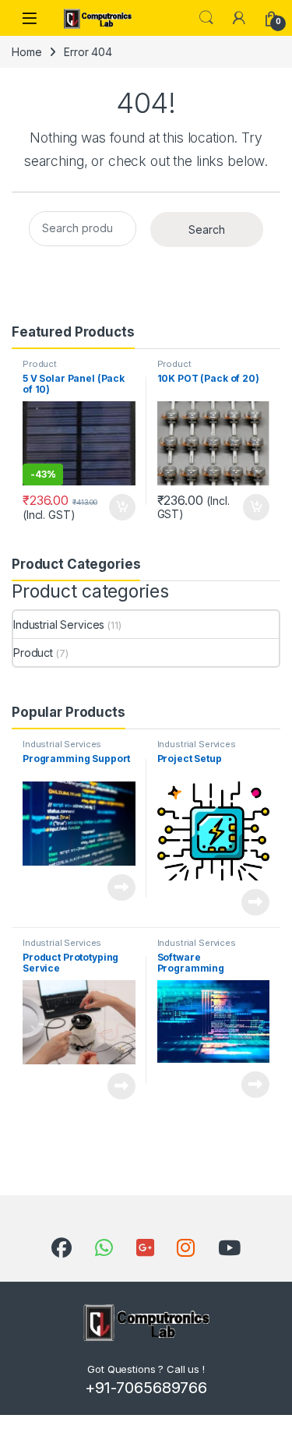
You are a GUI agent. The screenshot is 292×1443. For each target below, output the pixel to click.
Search (206, 17)
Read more (121, 887)
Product (40, 363)
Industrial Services (58, 624)
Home (26, 51)
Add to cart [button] (122, 507)
